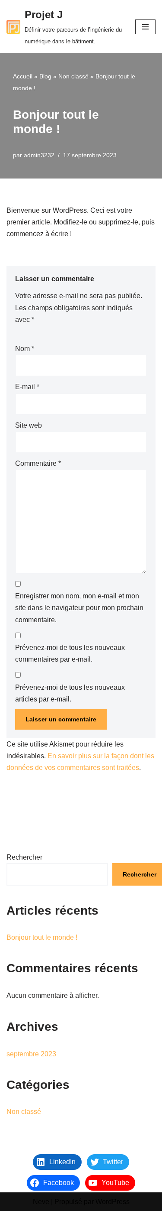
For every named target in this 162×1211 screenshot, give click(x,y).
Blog (45, 76)
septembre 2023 (31, 1054)
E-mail (27, 386)
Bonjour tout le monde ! (41, 937)
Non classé (73, 76)
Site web (28, 425)
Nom (24, 348)
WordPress (112, 1201)
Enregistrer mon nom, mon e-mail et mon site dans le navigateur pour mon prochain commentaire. (79, 607)
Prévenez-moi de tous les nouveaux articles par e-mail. (70, 693)
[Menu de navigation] (145, 26)
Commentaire (38, 463)
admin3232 (39, 155)
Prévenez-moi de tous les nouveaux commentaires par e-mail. (70, 653)
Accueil (22, 76)
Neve (41, 1201)
